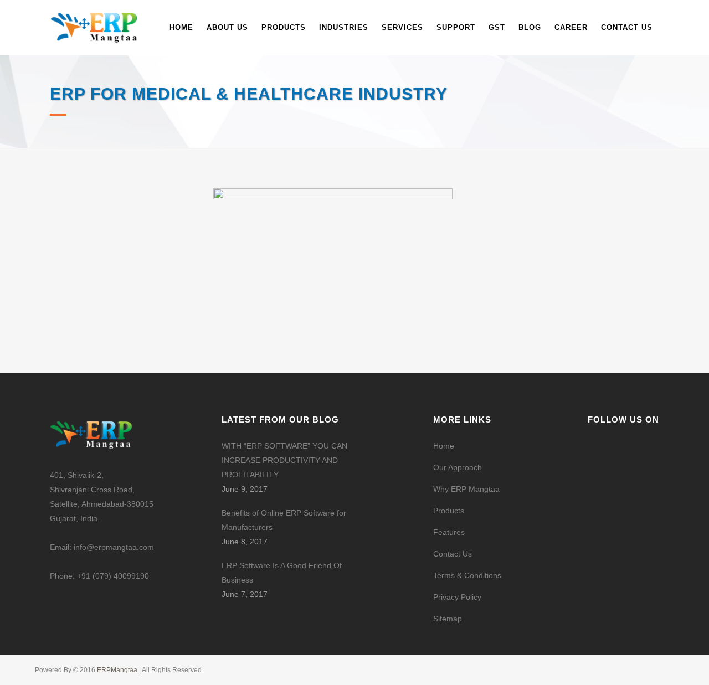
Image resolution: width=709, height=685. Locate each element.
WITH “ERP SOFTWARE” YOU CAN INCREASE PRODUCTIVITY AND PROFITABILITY (284, 460)
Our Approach (457, 467)
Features (449, 532)
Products (448, 510)
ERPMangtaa (118, 670)
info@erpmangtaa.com (114, 547)
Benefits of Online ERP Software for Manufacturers (284, 520)
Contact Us (452, 553)
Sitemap (447, 618)
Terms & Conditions (467, 575)
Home (443, 445)
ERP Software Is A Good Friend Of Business (282, 572)
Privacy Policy (457, 597)
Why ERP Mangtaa (466, 489)
